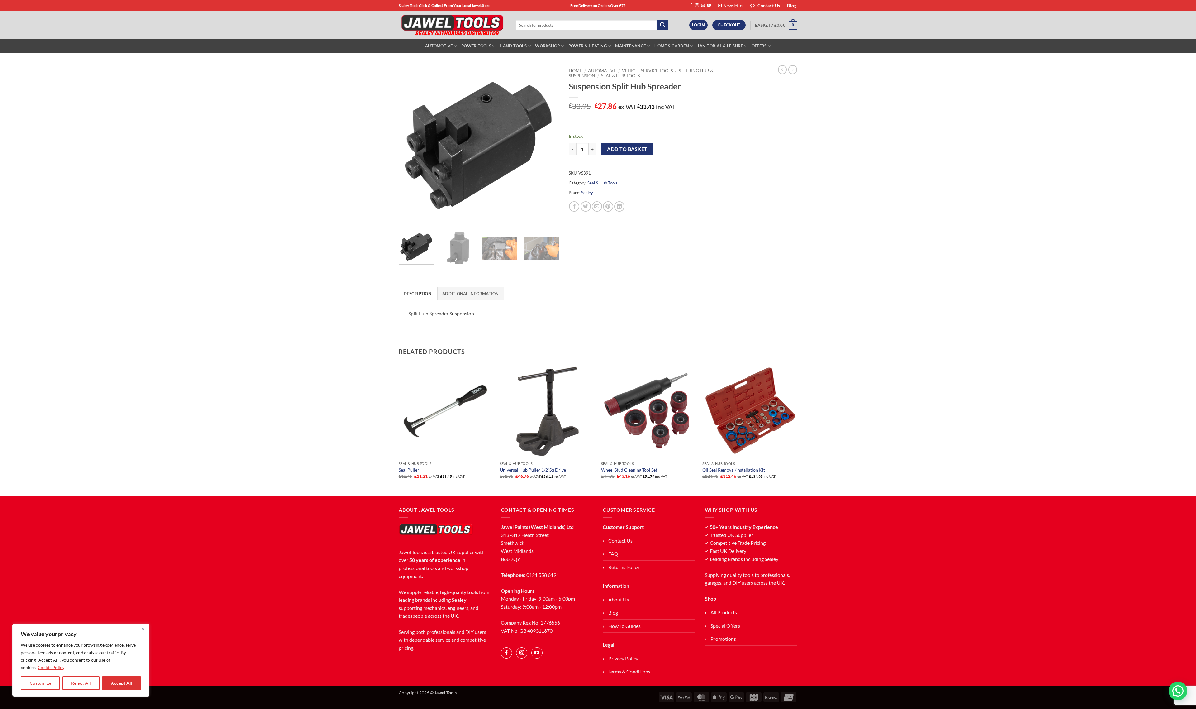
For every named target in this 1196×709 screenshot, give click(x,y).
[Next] (548, 145)
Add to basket (627, 149)
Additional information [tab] (470, 293)
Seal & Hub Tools (620, 75)
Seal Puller (409, 469)
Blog (613, 613)
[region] (81, 660)
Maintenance (630, 45)
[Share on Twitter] (586, 206)
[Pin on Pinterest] (608, 206)
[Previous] (409, 145)
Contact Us (620, 541)
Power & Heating (587, 45)
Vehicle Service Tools (647, 70)
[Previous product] (792, 69)
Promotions (723, 639)
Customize (40, 683)
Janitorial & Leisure (720, 45)
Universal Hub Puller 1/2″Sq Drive (533, 469)
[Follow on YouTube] (709, 5)
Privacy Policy (623, 658)
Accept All (121, 683)
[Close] (143, 629)
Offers (759, 45)
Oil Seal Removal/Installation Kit (733, 469)
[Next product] (782, 69)
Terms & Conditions (629, 671)
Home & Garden (671, 45)
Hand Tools (513, 45)
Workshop (547, 45)
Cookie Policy (51, 667)
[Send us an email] (703, 5)
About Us (618, 599)
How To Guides (624, 626)
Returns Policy (623, 567)
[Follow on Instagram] (697, 5)
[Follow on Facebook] (691, 5)
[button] (731, 6)
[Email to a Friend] (597, 206)
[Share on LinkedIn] (619, 206)
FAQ (613, 554)
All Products (723, 612)
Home (575, 70)
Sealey (587, 192)
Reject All (81, 683)
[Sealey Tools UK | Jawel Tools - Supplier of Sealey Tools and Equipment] (452, 25)
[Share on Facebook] (574, 206)
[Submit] (662, 25)
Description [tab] (417, 293)
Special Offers (725, 626)
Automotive (439, 45)
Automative (602, 70)
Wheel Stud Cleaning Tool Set (629, 469)
